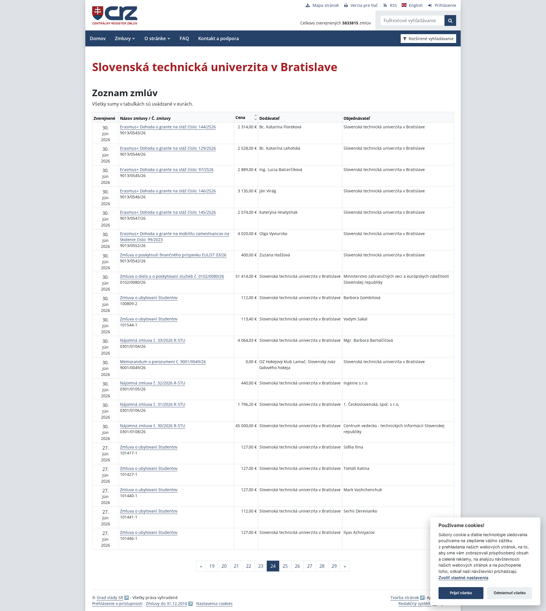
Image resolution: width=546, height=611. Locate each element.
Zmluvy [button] (123, 38)
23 (260, 566)
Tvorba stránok (404, 597)
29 (334, 566)
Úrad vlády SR (110, 597)
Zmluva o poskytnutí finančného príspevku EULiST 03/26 (173, 255)
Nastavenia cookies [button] (214, 603)
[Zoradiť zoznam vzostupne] (255, 115)
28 (321, 566)
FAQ (184, 38)
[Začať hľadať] (450, 20)
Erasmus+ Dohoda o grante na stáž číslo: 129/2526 (168, 148)
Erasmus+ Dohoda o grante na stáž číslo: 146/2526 (168, 191)
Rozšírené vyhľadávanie (431, 38)
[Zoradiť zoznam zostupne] (255, 119)
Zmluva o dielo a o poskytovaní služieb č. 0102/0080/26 (172, 276)
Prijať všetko (461, 593)
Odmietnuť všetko (510, 593)
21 (236, 566)
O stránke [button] (155, 38)
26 (297, 566)
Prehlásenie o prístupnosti (117, 603)
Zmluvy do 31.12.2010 (166, 603)
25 (285, 566)
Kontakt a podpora (218, 38)
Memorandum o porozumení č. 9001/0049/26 (163, 361)
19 (211, 566)
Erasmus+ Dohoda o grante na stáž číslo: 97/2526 (167, 169)
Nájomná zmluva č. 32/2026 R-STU (152, 383)
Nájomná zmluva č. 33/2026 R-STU (152, 340)
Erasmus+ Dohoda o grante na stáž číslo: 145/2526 (168, 212)
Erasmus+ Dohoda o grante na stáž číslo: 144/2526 (168, 126)
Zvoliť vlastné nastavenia (463, 577)
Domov (98, 38)
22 (248, 566)
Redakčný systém (414, 603)
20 (224, 566)
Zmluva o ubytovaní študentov (148, 297)
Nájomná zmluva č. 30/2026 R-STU (152, 425)
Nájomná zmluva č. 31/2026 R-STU (152, 404)
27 (309, 566)
